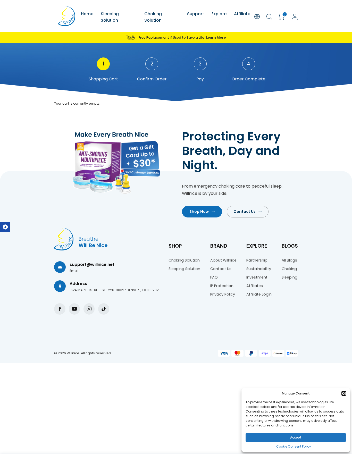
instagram (89, 308)
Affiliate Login (259, 294)
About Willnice (223, 260)
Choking (289, 268)
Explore (219, 14)
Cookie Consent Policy (293, 446)
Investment (256, 277)
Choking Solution (153, 17)
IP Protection (221, 285)
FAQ (214, 277)
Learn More (216, 37)
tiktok (103, 308)
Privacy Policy (222, 294)
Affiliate (242, 14)
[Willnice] (66, 16)
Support (195, 14)
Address (78, 284)
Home (87, 14)
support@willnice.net (92, 264)
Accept (295, 437)
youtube (74, 308)
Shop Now (199, 211)
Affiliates (254, 285)
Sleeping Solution (110, 17)
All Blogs (289, 260)
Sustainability (258, 268)
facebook (59, 308)
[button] (344, 393)
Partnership (256, 260)
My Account (295, 17)
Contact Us (244, 211)
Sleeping (289, 277)
